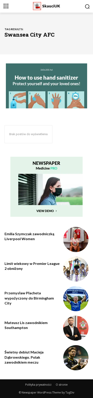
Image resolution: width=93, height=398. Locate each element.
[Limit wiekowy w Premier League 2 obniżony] (75, 269)
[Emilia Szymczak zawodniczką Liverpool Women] (75, 239)
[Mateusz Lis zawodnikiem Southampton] (75, 328)
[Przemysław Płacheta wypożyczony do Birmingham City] (75, 298)
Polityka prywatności (38, 385)
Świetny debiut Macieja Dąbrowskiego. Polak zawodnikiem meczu (24, 357)
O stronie (62, 385)
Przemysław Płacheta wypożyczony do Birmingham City (29, 298)
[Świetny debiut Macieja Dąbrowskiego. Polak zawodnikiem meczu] (75, 357)
